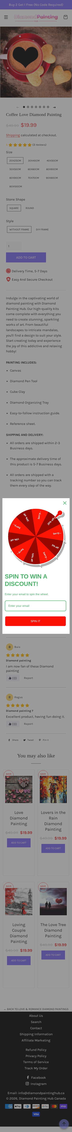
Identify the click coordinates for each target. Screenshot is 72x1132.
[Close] (65, 503)
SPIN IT (35, 621)
